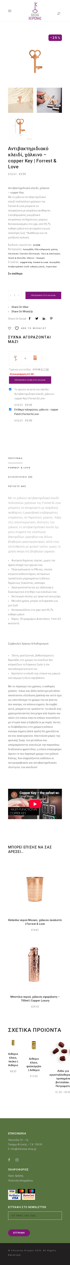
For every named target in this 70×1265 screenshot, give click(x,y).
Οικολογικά (13, 253)
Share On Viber (20, 307)
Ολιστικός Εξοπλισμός (30, 253)
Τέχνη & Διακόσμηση (50, 253)
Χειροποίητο (51, 266)
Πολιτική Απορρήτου (20, 1180)
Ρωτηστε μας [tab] (17, 486)
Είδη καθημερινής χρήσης (46, 249)
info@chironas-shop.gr (23, 1149)
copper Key (26, 262)
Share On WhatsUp (22, 311)
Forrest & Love (40, 262)
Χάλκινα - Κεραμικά (36, 258)
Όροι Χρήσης (16, 1175)
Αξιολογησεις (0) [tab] (20, 476)
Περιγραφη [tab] (15, 458)
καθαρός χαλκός (37, 266)
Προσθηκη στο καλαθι (43, 295)
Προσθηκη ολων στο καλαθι (30, 380)
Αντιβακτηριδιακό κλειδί (18, 266)
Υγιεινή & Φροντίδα (16, 258)
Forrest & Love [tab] (19, 467)
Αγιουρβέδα (28, 249)
